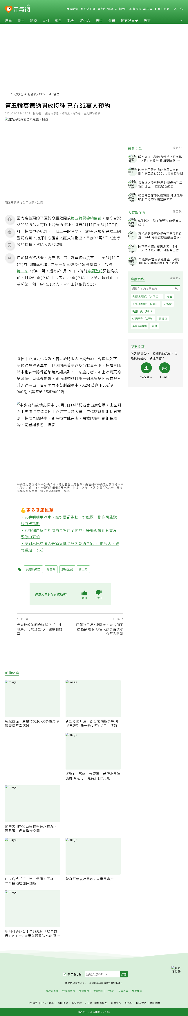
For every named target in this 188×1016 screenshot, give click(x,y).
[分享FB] (9, 219)
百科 (45, 20)
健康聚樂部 (68, 991)
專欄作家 (137, 991)
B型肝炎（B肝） (143, 311)
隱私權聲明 (100, 1002)
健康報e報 (74, 974)
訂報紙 (129, 1002)
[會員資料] (175, 8)
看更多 (177, 147)
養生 (20, 20)
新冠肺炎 (30, 94)
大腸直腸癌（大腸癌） (147, 296)
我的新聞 (163, 8)
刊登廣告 (33, 1002)
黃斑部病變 (139, 326)
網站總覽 (155, 1002)
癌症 (147, 20)
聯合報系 (116, 1002)
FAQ (43, 1002)
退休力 (85, 20)
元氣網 (17, 94)
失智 (99, 20)
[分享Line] (9, 232)
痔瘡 (169, 296)
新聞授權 (63, 1002)
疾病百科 (98, 991)
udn (8, 94)
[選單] (181, 8)
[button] (180, 20)
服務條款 (77, 1002)
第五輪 (76, 218)
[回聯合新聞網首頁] (8, 9)
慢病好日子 (129, 20)
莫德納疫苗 (92, 218)
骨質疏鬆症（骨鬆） (145, 304)
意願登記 (95, 270)
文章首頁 (123, 991)
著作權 (88, 1002)
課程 (70, 20)
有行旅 (136, 8)
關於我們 (141, 1002)
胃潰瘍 (163, 318)
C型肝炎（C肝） (143, 318)
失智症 (167, 304)
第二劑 (22, 270)
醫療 (33, 20)
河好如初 (106, 8)
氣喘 (155, 326)
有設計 (122, 8)
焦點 (8, 20)
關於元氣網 (52, 991)
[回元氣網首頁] (21, 9)
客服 (51, 1002)
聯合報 (74, 8)
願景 (149, 8)
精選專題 (84, 991)
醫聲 (111, 20)
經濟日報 (89, 8)
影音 (58, 20)
